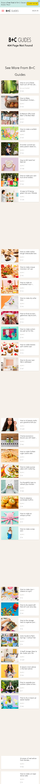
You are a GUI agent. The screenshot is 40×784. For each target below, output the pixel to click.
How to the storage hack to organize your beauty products (27, 622)
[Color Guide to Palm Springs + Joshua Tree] (9, 640)
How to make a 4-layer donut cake (28, 775)
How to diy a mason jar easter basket (28, 699)
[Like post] (21, 91)
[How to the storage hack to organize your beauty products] (9, 624)
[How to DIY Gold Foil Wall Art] (9, 164)
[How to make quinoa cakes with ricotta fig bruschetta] (9, 471)
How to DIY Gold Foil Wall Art (27, 161)
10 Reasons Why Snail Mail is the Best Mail (27, 114)
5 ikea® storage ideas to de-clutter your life (28, 652)
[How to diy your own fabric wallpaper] (9, 364)
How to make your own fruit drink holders (28, 176)
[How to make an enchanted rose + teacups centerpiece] (9, 286)
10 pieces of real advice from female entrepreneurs (28, 760)
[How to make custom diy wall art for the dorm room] (9, 333)
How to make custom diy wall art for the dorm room (27, 331)
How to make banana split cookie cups (27, 345)
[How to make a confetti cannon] (9, 133)
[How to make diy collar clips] (9, 302)
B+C (23, 103)
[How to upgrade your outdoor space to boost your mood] (9, 686)
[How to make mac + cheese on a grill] (9, 593)
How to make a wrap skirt (27, 530)
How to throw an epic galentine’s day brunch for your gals (28, 315)
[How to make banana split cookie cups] (9, 348)
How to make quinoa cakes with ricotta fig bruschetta (27, 469)
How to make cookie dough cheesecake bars (28, 252)
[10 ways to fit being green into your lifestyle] (9, 195)
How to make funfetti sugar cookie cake (27, 452)
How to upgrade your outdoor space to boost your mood (28, 684)
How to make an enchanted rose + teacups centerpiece (27, 284)
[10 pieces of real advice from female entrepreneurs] (9, 762)
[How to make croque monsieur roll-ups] (9, 271)
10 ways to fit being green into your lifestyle (28, 192)
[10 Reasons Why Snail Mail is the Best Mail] (9, 117)
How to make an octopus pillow (26, 514)
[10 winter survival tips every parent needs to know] (9, 148)
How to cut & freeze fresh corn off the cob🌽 (27, 84)
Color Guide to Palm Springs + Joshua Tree (28, 637)
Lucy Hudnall (25, 88)
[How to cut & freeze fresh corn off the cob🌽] (9, 86)
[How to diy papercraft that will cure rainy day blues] (9, 609)
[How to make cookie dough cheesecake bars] (9, 255)
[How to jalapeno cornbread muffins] (9, 502)
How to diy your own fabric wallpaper (27, 361)
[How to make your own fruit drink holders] (9, 179)
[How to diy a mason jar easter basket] (9, 702)
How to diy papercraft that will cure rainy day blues (28, 607)
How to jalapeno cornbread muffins (26, 499)
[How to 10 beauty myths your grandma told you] (9, 424)
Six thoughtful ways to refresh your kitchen (28, 483)
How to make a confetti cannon (28, 130)
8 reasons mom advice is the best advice (28, 668)
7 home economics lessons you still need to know (28, 438)
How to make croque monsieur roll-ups (27, 268)
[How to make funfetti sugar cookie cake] (9, 455)
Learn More (32, 4)
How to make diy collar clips (28, 299)
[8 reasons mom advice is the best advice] (9, 671)
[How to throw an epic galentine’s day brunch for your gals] (9, 317)
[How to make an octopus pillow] (9, 517)
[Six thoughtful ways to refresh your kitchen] (9, 486)
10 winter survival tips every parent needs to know (28, 146)
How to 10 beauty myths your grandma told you (28, 421)
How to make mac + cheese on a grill (27, 590)
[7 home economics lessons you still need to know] (9, 440)
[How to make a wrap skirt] (9, 533)
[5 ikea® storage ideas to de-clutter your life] (9, 655)
